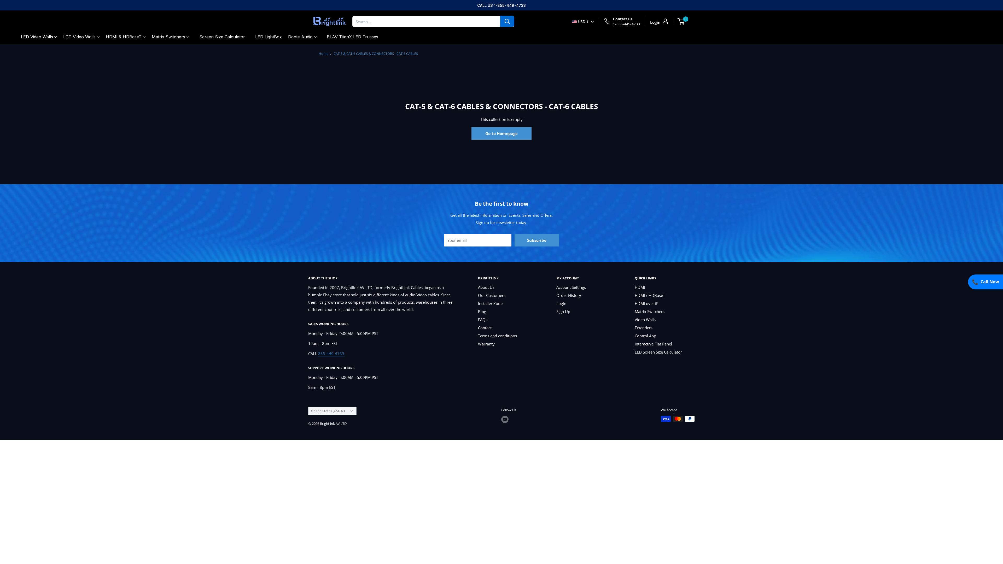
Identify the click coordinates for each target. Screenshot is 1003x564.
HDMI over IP (646, 303)
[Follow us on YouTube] (505, 419)
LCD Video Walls (79, 36)
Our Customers (491, 295)
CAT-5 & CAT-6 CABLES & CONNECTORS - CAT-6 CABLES (376, 53)
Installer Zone (490, 303)
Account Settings (571, 287)
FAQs (482, 319)
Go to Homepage (501, 133)
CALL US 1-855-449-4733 (501, 5)
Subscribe (536, 240)
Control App (645, 335)
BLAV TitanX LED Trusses (352, 36)
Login (561, 303)
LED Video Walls (37, 36)
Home (323, 53)
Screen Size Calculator (222, 36)
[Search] (507, 21)
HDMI (640, 287)
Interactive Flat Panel (653, 343)
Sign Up (563, 311)
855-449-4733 (331, 353)
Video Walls (645, 319)
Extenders (643, 327)
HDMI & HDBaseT (124, 36)
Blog (482, 311)
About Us (486, 287)
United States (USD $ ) (328, 410)
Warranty (486, 343)
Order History (568, 295)
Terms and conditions (497, 335)
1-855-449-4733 (626, 23)
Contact (485, 327)
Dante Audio (300, 36)
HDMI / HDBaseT (650, 295)
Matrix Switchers (168, 36)
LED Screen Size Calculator (658, 352)
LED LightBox (268, 36)
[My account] (665, 21)
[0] (681, 21)
